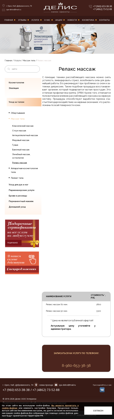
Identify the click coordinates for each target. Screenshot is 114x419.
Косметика (88, 20)
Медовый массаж (20, 140)
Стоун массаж (19, 131)
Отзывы (22, 20)
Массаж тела (29, 60)
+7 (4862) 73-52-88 (102, 9)
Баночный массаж (20, 150)
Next (106, 39)
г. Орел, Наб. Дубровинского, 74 (19, 6)
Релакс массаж (19, 163)
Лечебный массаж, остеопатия (21, 156)
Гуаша (15, 145)
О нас (47, 20)
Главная (8, 20)
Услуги (35, 20)
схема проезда (46, 385)
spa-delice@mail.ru (13, 9)
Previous (8, 39)
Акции (58, 20)
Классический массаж (23, 126)
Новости (72, 20)
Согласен (98, 410)
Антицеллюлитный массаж (25, 135)
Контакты (104, 20)
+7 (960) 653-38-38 (102, 6)
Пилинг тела (17, 178)
